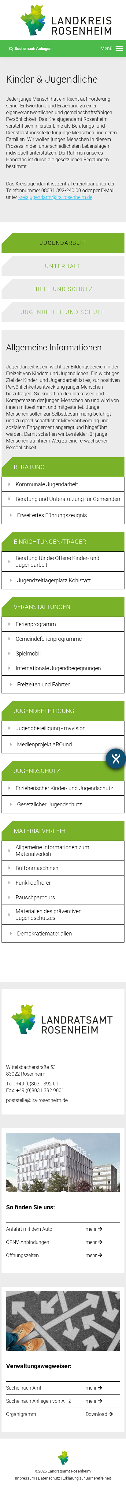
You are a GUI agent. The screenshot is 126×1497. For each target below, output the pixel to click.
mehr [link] (92, 1229)
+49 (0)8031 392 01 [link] (37, 1084)
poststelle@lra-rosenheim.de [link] (37, 1100)
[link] (111, 48)
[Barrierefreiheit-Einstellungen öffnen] (116, 758)
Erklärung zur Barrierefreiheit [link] (86, 1478)
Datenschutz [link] (49, 1478)
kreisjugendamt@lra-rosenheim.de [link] (55, 197)
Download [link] (97, 1414)
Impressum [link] (25, 1478)
